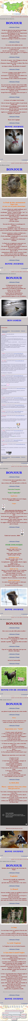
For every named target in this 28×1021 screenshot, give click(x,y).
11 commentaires (24, 1003)
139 (15, 1007)
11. (2, 440)
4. (1, 375)
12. (2, 444)
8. (1, 411)
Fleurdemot (4, 405)
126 (8, 1005)
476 (22, 1007)
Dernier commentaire (6, 330)
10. (2, 430)
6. (1, 397)
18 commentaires (24, 694)
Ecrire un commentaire (15, 330)
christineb (3, 411)
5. (1, 388)
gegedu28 (3, 334)
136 (8, 1007)
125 (5, 1005)
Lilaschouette (4, 415)
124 (3, 1005)
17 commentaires (24, 614)
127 (10, 1005)
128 (12, 1005)
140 (17, 1007)
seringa (4, 430)
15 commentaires (24, 268)
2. (1, 353)
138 (12, 1007)
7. (1, 405)
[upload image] (14, 27)
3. (1, 360)
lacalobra (3, 353)
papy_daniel (4, 360)
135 (6, 1007)
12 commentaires (24, 463)
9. (1, 415)
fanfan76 (3, 375)
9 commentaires (25, 159)
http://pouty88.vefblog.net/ (18, 353)
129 (14, 1005)
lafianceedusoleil (4, 388)
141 (19, 1007)
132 (21, 1005)
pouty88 (1, 159)
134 (26, 1005)
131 (19, 1005)
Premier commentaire (6, 457)
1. (1, 334)
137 (10, 1007)
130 (17, 1005)
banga (3, 440)
